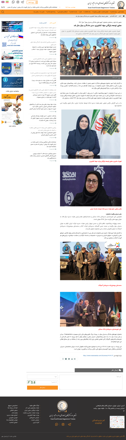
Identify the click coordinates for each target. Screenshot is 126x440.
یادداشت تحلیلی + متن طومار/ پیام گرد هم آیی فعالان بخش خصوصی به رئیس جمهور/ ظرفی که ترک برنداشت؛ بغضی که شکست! (43, 118)
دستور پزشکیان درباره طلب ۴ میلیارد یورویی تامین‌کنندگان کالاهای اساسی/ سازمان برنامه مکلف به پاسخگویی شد (43, 156)
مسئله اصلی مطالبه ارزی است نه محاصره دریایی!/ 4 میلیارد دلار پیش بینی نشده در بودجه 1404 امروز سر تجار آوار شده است (42, 63)
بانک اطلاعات (87, 12)
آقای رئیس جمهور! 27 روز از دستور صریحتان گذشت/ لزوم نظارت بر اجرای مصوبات (44, 96)
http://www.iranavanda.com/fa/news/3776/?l (98, 355)
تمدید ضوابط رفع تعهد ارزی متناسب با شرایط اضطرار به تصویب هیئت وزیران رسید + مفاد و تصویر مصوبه (44, 49)
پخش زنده (36, 12)
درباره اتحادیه (114, 12)
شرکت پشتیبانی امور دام (32, 408)
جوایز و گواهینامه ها (12, 420)
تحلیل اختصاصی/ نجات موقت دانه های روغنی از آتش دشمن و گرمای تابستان (43, 134)
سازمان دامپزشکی (34, 418)
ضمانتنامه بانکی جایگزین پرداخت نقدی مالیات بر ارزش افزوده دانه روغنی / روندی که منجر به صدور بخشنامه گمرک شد (43, 144)
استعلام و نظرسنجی (63, 12)
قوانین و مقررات (96, 12)
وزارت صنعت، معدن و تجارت (31, 413)
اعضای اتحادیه (104, 12)
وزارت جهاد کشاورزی (33, 415)
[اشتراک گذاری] (75, 359)
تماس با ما (42, 12)
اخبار (81, 12)
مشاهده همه (12, 126)
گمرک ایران (36, 422)
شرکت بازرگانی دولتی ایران (32, 410)
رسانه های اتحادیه (51, 12)
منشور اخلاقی (14, 410)
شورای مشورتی (13, 418)
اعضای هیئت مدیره (12, 415)
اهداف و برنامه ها (13, 408)
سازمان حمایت (35, 420)
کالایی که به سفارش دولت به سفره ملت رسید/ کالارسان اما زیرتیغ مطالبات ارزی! (44, 81)
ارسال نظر (42, 387)
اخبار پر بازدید (43, 23)
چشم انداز (15, 413)
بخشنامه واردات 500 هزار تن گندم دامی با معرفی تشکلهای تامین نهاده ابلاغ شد (43, 34)
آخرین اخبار (53, 23)
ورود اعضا (31, 2)
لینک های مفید (34, 405)
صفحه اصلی (121, 12)
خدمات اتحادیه (73, 12)
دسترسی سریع (13, 405)
